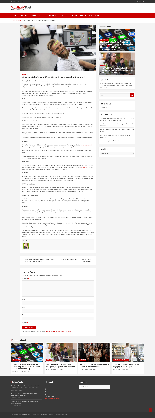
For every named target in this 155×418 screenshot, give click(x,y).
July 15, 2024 (116, 369)
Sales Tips (125, 360)
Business (23, 15)
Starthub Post (26, 415)
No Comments (44, 81)
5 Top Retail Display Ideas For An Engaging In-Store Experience (126, 365)
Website (24, 315)
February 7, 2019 (26, 81)
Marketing (36, 15)
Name (24, 299)
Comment (25, 279)
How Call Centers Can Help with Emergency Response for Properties (116, 69)
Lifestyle (63, 15)
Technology (50, 15)
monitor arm (84, 167)
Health (83, 15)
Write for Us (94, 15)
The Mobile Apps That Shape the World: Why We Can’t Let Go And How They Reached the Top (116, 44)
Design (74, 15)
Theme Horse (43, 415)
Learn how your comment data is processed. (59, 331)
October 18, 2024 (84, 369)
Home (15, 15)
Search (132, 95)
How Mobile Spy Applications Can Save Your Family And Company (76, 260)
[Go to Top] (150, 410)
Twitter (135, 1)
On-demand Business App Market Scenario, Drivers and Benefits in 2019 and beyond (39, 260)
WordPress (64, 415)
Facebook (141, 1)
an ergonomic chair (86, 145)
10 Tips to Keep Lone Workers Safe (110, 141)
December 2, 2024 (105, 49)
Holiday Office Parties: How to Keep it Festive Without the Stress (94, 365)
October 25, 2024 (105, 72)
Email (24, 307)
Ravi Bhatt (35, 81)
